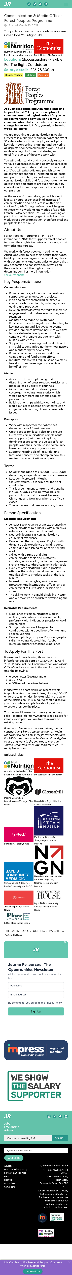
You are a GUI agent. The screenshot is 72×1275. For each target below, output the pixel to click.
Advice (8, 1130)
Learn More (33, 1271)
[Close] (69, 1262)
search (59, 1138)
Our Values (9, 1183)
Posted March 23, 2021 (23, 25)
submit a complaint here (55, 1207)
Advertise (9, 1165)
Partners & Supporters (15, 1172)
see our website (14, 275)
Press (6, 1176)
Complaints (9, 1186)
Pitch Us (8, 1179)
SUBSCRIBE (14, 1158)
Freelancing (11, 1127)
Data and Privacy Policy (15, 1169)
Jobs (7, 1123)
